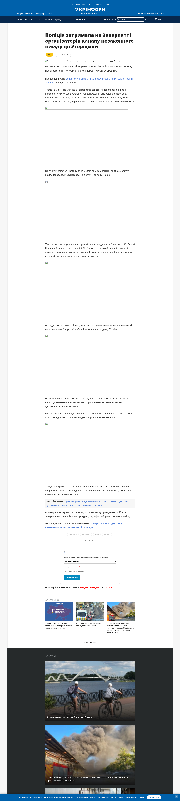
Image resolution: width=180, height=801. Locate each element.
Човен (97, 534)
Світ (39, 19)
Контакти (108, 19)
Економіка (30, 19)
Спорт (69, 19)
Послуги (19, 14)
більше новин (90, 642)
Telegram (84, 587)
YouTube (107, 587)
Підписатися (72, 577)
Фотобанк (29, 14)
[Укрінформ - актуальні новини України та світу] (90, 9)
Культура (59, 19)
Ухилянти (106, 534)
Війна (19, 19)
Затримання (86, 534)
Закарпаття (73, 534)
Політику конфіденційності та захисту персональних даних (119, 797)
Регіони (48, 19)
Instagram (95, 587)
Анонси (50, 14)
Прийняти (154, 797)
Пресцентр (39, 14)
